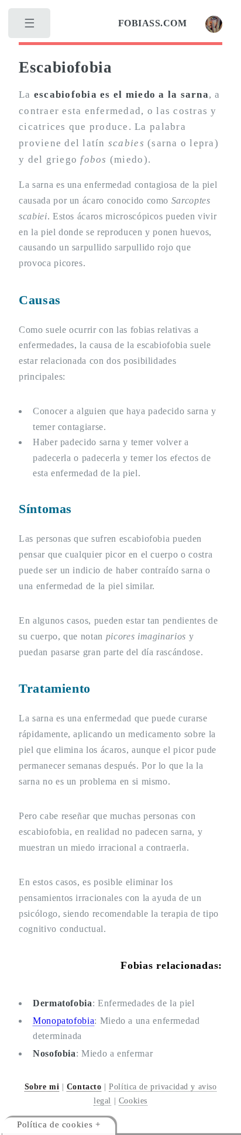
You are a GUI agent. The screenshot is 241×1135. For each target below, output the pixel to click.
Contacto (84, 1086)
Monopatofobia (63, 1021)
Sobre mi (42, 1086)
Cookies (133, 1100)
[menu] (30, 26)
